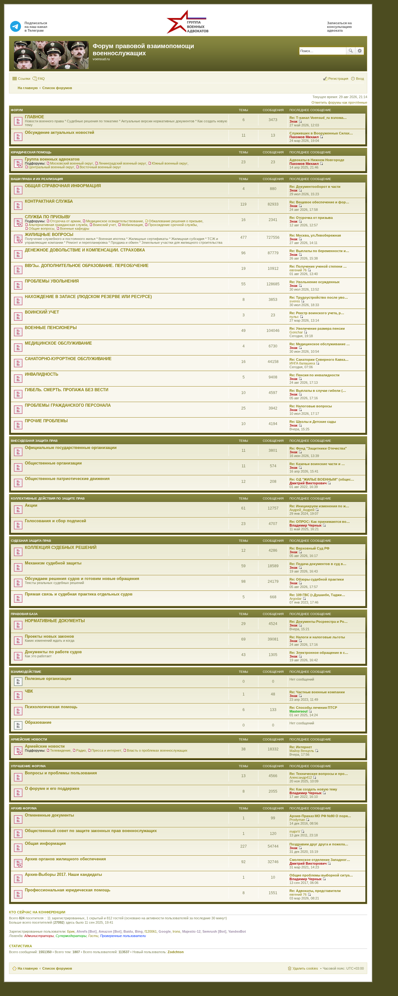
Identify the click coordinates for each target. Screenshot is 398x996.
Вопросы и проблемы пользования (61, 773)
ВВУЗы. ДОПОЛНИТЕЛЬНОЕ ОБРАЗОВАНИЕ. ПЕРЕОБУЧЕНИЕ (87, 265)
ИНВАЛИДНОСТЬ (41, 374)
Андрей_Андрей (301, 510)
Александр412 (300, 777)
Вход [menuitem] (360, 78)
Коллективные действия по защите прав (48, 498)
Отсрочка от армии (65, 221)
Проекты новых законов (49, 636)
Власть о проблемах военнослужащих (157, 750)
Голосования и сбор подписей (55, 520)
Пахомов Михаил (304, 137)
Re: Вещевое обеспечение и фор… (319, 202)
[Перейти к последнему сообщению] (300, 121)
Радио (81, 750)
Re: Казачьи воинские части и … (317, 464)
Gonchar (296, 332)
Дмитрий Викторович (307, 483)
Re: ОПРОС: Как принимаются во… (319, 521)
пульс (294, 317)
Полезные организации (48, 678)
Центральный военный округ (51, 167)
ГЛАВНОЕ (34, 117)
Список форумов (57, 968)
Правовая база (24, 614)
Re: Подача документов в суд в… (317, 564)
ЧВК (29, 691)
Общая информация (45, 843)
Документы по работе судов (53, 652)
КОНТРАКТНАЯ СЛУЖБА (49, 201)
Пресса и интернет (106, 750)
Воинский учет (104, 225)
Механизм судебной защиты (53, 563)
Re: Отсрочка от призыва (311, 218)
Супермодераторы (71, 936)
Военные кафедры (74, 228)
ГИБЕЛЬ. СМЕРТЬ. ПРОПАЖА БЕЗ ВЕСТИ (66, 389)
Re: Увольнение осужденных (314, 282)
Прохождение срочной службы (172, 225)
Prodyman (297, 820)
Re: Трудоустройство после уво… (318, 297)
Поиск (350, 51)
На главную (28, 968)
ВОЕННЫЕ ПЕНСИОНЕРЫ (51, 327)
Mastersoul (298, 711)
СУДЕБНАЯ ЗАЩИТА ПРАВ (31, 540)
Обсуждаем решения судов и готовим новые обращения (82, 578)
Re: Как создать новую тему (313, 789)
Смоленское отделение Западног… (319, 860)
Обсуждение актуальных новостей (59, 132)
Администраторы (39, 936)
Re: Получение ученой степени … (318, 266)
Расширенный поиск (359, 51)
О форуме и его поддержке (52, 788)
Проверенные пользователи (123, 936)
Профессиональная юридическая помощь (67, 890)
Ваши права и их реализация (37, 179)
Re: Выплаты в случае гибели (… (317, 390)
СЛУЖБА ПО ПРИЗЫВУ (47, 217)
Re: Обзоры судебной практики (316, 579)
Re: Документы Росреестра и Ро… (318, 621)
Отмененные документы (49, 815)
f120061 (151, 931)
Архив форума (24, 808)
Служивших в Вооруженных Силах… (321, 133)
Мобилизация (132, 225)
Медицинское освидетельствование (114, 221)
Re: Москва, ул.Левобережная (315, 235)
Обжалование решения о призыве (175, 221)
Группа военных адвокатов (52, 159)
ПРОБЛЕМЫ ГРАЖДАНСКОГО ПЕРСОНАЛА (68, 405)
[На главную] (52, 54)
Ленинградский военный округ (122, 163)
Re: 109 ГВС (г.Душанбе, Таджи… (317, 595)
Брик (71, 931)
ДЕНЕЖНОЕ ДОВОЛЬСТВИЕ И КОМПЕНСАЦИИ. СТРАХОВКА (85, 250)
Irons (176, 931)
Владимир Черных (305, 525)
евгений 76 (298, 270)
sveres (294, 301)
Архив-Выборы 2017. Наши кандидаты (63, 874)
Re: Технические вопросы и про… (318, 774)
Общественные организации (53, 463)
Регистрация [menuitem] (338, 78)
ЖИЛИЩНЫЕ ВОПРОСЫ (49, 234)
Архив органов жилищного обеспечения (65, 859)
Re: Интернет (300, 747)
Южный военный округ (169, 163)
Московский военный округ (71, 163)
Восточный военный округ (100, 167)
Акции (31, 505)
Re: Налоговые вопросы (310, 406)
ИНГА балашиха (302, 363)
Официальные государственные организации (71, 447)
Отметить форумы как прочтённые (339, 102)
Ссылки (24, 78)
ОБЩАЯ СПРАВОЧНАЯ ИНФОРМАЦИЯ (63, 185)
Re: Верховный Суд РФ (309, 548)
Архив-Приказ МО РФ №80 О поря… (320, 816)
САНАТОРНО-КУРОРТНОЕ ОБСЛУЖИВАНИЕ (68, 358)
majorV (294, 831)
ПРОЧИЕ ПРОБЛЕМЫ (46, 421)
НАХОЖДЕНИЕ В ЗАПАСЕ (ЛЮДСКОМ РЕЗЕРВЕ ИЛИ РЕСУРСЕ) (88, 296)
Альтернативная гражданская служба (58, 225)
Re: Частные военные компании (317, 692)
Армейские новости (29, 739)
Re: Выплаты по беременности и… (319, 251)
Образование (38, 722)
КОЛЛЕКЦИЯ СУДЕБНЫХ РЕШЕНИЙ (60, 547)
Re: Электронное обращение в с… (318, 652)
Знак (293, 121)
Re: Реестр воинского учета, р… (316, 313)
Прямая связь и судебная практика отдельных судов (78, 594)
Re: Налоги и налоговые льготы (317, 637)
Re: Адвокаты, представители (315, 891)
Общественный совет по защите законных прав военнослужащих (91, 830)
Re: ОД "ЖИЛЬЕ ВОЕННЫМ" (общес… (321, 479)
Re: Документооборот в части (314, 186)
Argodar (295, 598)
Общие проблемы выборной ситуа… (321, 875)
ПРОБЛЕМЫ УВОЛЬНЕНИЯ (52, 281)
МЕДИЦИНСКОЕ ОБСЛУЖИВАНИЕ (58, 343)
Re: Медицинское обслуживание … (319, 344)
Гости (93, 936)
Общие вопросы (41, 228)
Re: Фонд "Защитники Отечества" (318, 448)
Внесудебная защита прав (34, 440)
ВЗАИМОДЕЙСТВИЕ (26, 671)
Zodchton (176, 952)
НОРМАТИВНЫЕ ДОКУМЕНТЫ (55, 620)
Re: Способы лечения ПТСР (313, 707)
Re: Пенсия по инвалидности (314, 375)
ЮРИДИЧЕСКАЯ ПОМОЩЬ (31, 152)
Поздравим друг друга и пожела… (318, 844)
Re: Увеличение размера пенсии (317, 328)
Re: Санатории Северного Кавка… (319, 359)
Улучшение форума (28, 766)
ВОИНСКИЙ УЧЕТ (42, 312)
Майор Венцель (301, 751)
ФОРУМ (17, 110)
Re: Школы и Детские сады (312, 421)
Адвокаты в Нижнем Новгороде (316, 160)
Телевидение (60, 750)
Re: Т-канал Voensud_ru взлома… (318, 118)
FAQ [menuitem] (41, 78)
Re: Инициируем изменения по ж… (319, 506)
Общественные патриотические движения (67, 478)
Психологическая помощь (51, 706)
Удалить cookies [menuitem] (305, 968)
